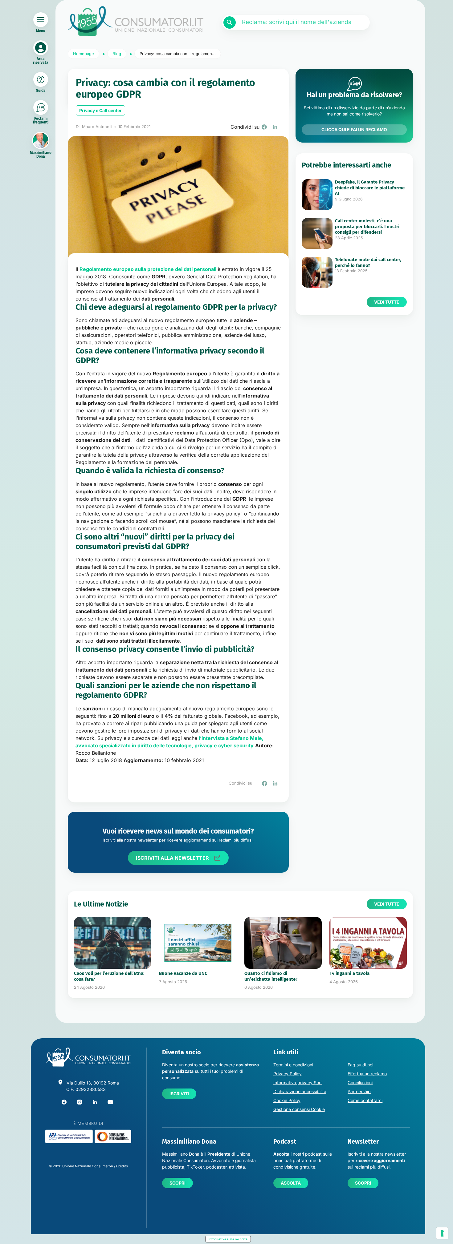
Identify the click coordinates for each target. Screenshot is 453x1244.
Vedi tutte (386, 302)
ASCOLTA (291, 1182)
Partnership (359, 1091)
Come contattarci (365, 1100)
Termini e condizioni (293, 1064)
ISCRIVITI (179, 1093)
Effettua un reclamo (367, 1073)
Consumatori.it (135, 21)
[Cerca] (229, 22)
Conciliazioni (360, 1082)
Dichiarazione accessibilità (299, 1091)
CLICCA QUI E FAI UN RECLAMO (354, 129)
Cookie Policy (286, 1100)
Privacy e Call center (100, 110)
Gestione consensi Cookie (299, 1109)
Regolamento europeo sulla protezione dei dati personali (148, 269)
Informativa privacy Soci (297, 1082)
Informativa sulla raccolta (228, 1239)
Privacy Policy (287, 1073)
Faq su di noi (360, 1064)
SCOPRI (177, 1182)
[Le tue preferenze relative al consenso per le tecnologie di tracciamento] (442, 1233)
